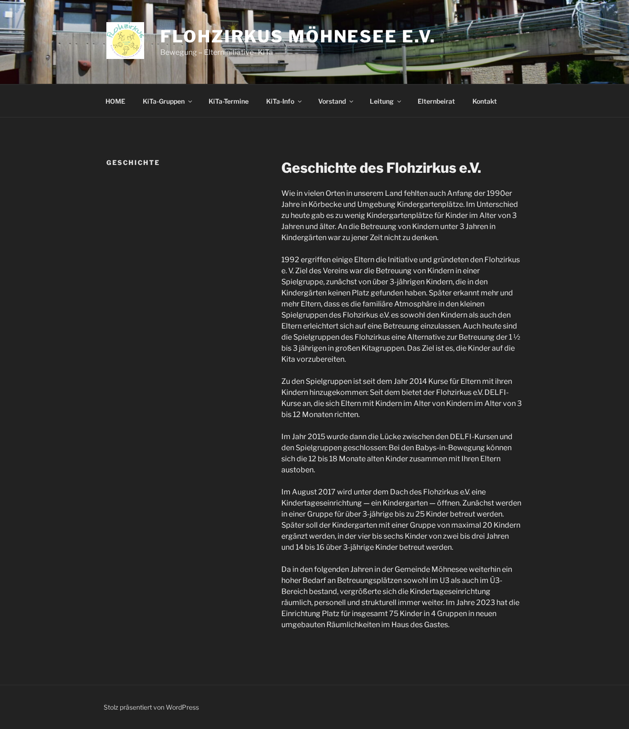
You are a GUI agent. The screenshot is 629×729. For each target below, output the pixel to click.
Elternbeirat (436, 101)
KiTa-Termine (229, 101)
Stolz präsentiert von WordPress (151, 707)
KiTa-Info (280, 101)
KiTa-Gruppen (164, 101)
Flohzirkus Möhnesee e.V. (298, 36)
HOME (115, 101)
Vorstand (332, 101)
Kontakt (484, 101)
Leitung (382, 101)
